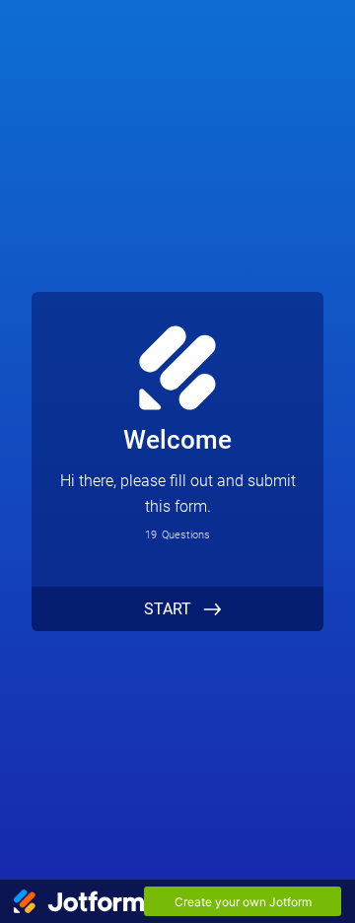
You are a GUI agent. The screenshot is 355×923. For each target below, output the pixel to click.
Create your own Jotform (243, 901)
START (167, 609)
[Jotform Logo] (79, 901)
